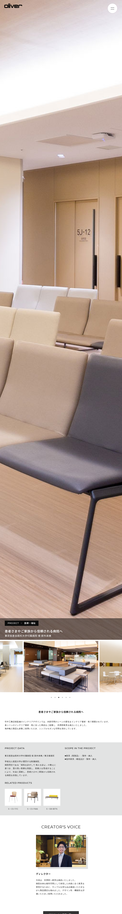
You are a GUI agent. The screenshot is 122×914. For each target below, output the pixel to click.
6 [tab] (69, 697)
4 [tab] (62, 697)
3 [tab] (58, 697)
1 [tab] (51, 697)
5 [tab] (66, 697)
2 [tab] (55, 697)
